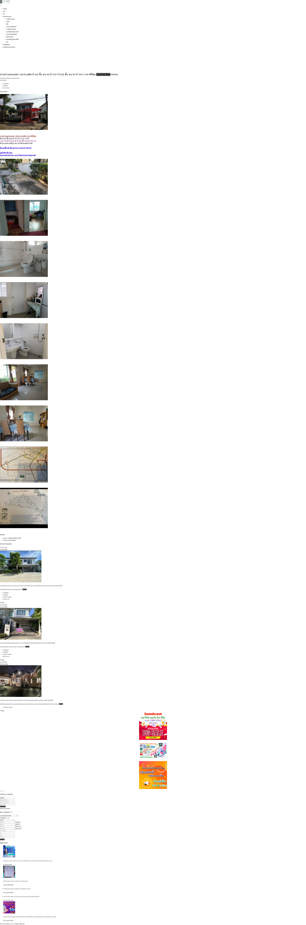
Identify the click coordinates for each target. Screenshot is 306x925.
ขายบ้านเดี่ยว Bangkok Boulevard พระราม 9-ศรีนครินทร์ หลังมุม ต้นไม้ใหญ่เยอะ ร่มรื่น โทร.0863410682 (27, 643)
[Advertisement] (153, 60)
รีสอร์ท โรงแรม (9, 36)
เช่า (4, 14)
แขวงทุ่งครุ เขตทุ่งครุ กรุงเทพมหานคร (9, 78)
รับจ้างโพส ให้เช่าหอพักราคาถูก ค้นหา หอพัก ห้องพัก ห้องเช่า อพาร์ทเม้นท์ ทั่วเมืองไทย (21, 896)
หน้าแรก (5, 8)
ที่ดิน (7, 24)
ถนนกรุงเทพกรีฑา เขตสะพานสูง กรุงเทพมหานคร (12, 646)
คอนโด (8, 21)
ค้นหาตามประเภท (7, 16)
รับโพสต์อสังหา (6, 44)
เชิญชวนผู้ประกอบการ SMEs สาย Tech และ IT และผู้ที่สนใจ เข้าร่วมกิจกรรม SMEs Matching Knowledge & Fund (27, 860)
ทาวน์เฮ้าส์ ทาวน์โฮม (11, 29)
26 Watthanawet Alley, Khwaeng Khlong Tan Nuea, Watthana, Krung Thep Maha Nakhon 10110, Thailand (29, 704)
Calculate (3, 806)
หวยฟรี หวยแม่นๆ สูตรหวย (9, 47)
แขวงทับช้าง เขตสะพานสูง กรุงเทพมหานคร (11, 589)
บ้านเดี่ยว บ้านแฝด (10, 19)
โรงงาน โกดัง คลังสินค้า (11, 34)
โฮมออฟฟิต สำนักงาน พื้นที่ (12, 39)
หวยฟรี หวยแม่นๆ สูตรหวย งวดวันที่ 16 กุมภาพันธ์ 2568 (15, 881)
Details (24, 589)
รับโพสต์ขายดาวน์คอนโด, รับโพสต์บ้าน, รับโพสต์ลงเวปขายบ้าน (17, 888)
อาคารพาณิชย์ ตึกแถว (11, 26)
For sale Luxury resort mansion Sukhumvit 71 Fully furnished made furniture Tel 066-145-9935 (26, 700)
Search (2, 839)
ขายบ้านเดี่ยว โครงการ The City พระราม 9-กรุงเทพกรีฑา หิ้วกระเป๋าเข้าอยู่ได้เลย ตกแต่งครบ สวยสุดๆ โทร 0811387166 (31, 585)
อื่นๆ (7, 42)
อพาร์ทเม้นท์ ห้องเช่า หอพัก (12, 31)
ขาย (4, 11)
